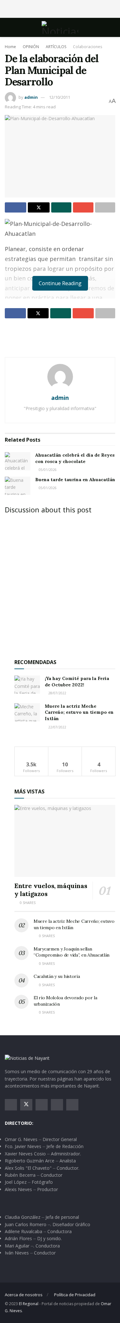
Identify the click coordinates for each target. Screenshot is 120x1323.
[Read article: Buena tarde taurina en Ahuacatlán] (17, 486)
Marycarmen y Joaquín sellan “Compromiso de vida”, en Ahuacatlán (71, 952)
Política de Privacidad (74, 1295)
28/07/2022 (56, 693)
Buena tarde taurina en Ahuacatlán (75, 479)
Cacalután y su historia (57, 976)
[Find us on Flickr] (72, 1104)
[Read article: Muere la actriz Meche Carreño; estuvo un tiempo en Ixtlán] (27, 712)
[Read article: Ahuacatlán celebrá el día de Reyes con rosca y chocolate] (17, 461)
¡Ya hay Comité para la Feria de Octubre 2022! (77, 682)
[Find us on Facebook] (11, 1104)
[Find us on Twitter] (26, 1104)
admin (31, 97)
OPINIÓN (31, 46)
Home (10, 46)
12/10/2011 (59, 97)
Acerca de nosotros (24, 1295)
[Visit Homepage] (60, 27)
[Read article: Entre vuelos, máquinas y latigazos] (64, 841)
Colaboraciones (87, 46)
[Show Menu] (7, 27)
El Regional (28, 1303)
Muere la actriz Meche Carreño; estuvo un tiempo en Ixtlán (79, 712)
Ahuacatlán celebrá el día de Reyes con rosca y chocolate (75, 458)
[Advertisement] (60, 8)
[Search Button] (112, 27)
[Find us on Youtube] (57, 1104)
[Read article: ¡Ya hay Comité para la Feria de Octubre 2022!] (27, 685)
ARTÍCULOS (56, 46)
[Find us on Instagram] (42, 1104)
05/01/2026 (47, 469)
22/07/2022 (56, 727)
